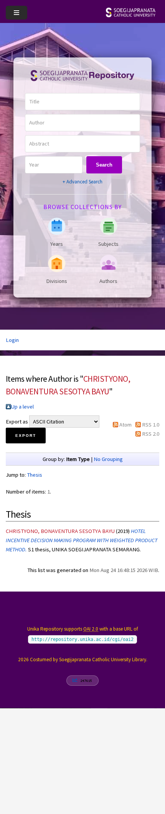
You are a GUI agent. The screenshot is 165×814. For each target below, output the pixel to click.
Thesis (34, 474)
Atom (125, 424)
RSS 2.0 (150, 433)
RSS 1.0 (150, 424)
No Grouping (108, 459)
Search (104, 165)
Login (12, 340)
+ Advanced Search (82, 181)
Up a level (22, 406)
